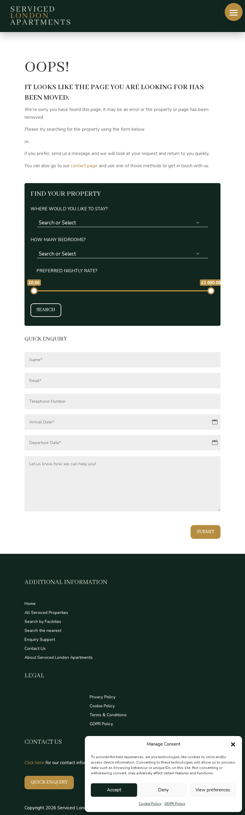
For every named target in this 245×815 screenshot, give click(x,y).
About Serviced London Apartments (58, 658)
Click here (34, 763)
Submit (206, 532)
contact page (84, 166)
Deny (163, 790)
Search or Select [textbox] (57, 222)
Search (45, 310)
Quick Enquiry (49, 782)
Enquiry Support (39, 640)
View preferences (212, 790)
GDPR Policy (174, 803)
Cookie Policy (150, 803)
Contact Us (35, 649)
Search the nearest (42, 631)
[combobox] (122, 223)
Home (30, 604)
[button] (233, 744)
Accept (114, 790)
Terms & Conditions (108, 715)
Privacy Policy (102, 697)
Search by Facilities (42, 622)
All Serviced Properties (46, 613)
